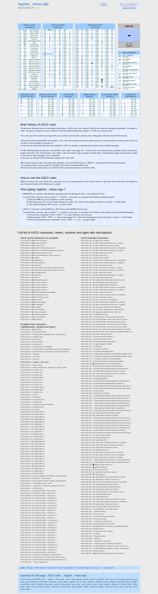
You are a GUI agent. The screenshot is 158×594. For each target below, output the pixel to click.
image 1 (96, 568)
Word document (83, 568)
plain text (52, 568)
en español (108, 568)
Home (104, 3)
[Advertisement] (78, 16)
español (103, 5)
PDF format (40, 568)
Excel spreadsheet (66, 568)
